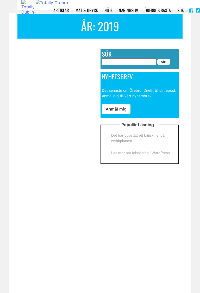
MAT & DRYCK (87, 10)
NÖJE (108, 10)
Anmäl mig (116, 109)
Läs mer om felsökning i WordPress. (141, 153)
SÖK (180, 10)
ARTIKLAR (61, 10)
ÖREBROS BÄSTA (158, 10)
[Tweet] (198, 10)
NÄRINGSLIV (128, 10)
